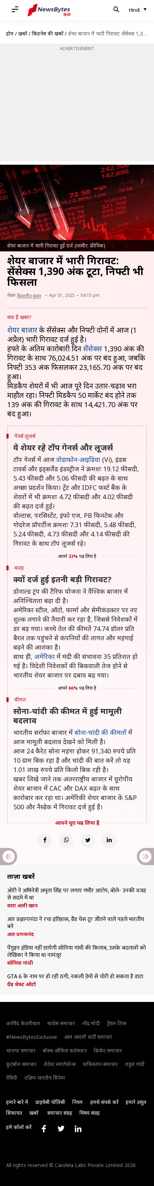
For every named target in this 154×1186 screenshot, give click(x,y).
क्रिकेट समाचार (108, 1050)
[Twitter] (88, 841)
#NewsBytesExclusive (31, 1036)
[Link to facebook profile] (43, 1129)
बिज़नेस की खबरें (47, 33)
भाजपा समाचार (20, 1050)
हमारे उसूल (136, 1102)
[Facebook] (45, 841)
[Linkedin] (109, 841)
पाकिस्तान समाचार (100, 1064)
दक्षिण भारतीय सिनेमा (44, 1077)
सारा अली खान (22, 905)
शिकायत (14, 1112)
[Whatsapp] (66, 841)
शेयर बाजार (22, 330)
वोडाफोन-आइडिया (78, 459)
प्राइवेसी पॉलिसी (50, 1102)
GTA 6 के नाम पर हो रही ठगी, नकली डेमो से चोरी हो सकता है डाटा (75, 976)
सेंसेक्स (92, 348)
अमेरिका (44, 656)
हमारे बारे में (17, 1102)
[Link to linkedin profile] (78, 1129)
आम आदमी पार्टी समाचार (88, 1036)
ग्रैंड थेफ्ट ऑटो (21, 984)
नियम (77, 1102)
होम (10, 33)
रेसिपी (11, 1077)
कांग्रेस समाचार (61, 1023)
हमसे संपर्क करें (104, 1102)
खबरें (22, 33)
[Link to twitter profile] (60, 1129)
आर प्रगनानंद (20, 934)
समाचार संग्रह (59, 1112)
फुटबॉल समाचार (21, 1064)
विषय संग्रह (90, 1112)
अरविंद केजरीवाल (23, 1023)
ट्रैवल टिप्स (116, 1023)
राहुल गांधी (135, 1064)
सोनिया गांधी (20, 963)
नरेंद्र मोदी (91, 1023)
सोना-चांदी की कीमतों (100, 732)
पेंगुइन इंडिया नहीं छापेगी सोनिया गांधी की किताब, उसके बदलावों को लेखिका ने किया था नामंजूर (76, 952)
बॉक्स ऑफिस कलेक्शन (65, 1050)
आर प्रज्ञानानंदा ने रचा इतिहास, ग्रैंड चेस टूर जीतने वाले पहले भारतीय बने (75, 923)
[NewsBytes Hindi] (49, 10)
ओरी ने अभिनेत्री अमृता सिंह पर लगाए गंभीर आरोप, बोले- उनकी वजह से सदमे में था (76, 894)
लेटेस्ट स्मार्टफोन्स (60, 1064)
